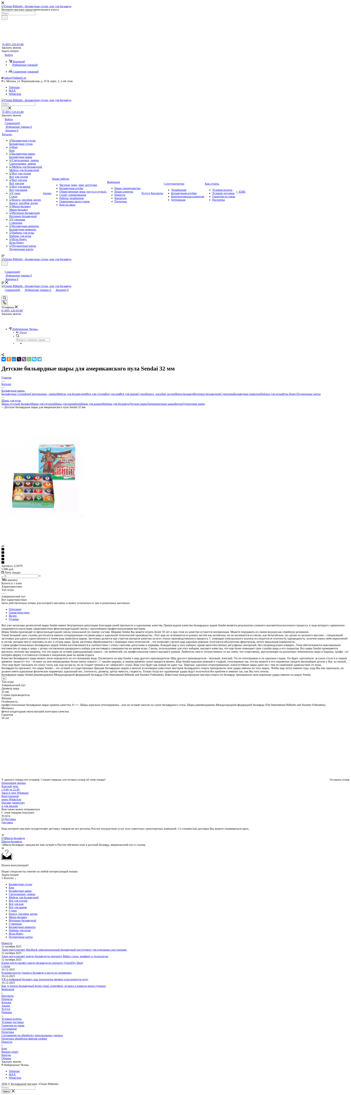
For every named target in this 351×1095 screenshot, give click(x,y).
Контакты (7, 995)
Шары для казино (91, 403)
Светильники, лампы (43, 394)
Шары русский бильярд (16, 403)
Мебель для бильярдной (71, 394)
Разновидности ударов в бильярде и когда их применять (36, 972)
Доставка (7, 822)
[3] (175, 556)
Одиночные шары (193, 403)
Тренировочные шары (161, 403)
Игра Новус (289, 394)
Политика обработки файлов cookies (24, 1038)
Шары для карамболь (67, 403)
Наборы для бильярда (115, 403)
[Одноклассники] (9, 359)
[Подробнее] (2, 834)
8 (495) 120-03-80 (13, 44)
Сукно (142, 394)
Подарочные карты (309, 394)
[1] (175, 549)
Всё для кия (112, 394)
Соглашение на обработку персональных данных (32, 1035)
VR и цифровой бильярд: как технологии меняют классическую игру (44, 979)
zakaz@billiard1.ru (15, 77)
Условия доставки (12, 1022)
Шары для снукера (42, 403)
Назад (23, 332)
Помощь (6, 1012)
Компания (7, 989)
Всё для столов (95, 394)
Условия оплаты (11, 1018)
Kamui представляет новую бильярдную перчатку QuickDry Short (42, 962)
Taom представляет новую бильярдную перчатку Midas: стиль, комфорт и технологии (54, 956)
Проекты (7, 999)
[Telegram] (39, 359)
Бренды (6, 1055)
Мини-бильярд (184, 394)
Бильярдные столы (13, 394)
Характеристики (19, 612)
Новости (6, 943)
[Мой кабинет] (3, 268)
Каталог (6, 1002)
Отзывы (14, 619)
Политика (7, 1032)
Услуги (5, 1009)
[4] (175, 559)
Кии (27, 394)
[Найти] (4, 17)
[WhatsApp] (29, 359)
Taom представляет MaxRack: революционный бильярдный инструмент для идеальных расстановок (64, 949)
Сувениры (226, 394)
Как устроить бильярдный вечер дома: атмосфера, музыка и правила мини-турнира (53, 985)
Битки (178, 403)
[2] (175, 552)
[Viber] (24, 359)
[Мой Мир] (14, 359)
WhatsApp (15, 93)
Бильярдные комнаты (246, 394)
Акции (5, 1005)
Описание (15, 609)
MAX (12, 90)
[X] (19, 359)
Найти (6, 1091)
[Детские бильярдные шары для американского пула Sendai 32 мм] (42, 516)
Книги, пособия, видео (160, 394)
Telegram (14, 87)
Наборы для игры (271, 394)
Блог (4, 1048)
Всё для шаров (129, 394)
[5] (175, 562)
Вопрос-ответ (9, 1051)
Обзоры (6, 1058)
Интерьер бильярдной (206, 394)
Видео (13, 615)
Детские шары (138, 403)
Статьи (5, 966)
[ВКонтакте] (3, 359)
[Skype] (34, 359)
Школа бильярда (11, 841)
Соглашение (9, 1028)
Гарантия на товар (12, 1025)
